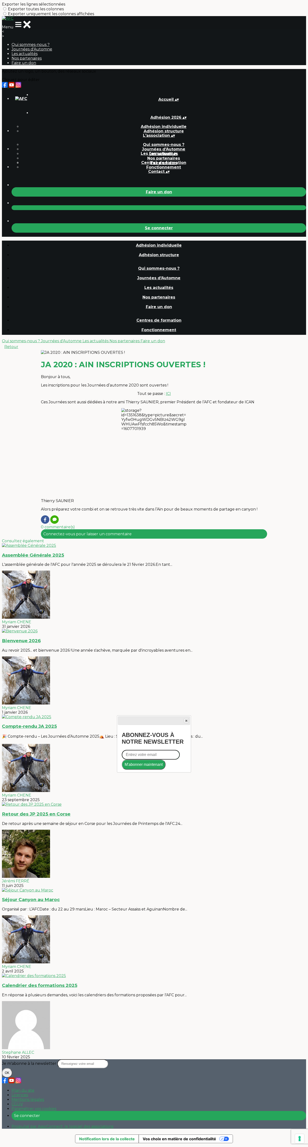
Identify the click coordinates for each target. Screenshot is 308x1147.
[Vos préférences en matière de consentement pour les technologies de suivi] (299, 1138)
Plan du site (23, 1090)
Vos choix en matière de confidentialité (179, 1138)
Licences (20, 1095)
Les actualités (25, 53)
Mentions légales (28, 1099)
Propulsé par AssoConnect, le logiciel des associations (62, 1126)
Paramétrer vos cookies (34, 1108)
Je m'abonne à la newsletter (29, 1063)
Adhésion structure (164, 131)
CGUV (17, 1104)
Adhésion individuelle (163, 126)
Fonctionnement (163, 167)
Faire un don (24, 63)
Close (186, 720)
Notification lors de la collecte (107, 1138)
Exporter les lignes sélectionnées (33, 4)
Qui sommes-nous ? (31, 44)
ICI (168, 393)
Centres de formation (163, 162)
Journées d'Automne (32, 49)
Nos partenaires (27, 58)
